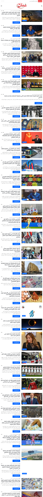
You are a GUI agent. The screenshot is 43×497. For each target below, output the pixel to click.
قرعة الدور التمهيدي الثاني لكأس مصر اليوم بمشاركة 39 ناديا (10, 121)
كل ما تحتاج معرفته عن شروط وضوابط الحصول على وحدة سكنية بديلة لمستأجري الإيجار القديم (10, 264)
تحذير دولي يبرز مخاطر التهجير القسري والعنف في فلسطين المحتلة (11, 108)
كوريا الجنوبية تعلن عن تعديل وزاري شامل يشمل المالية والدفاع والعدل (11, 207)
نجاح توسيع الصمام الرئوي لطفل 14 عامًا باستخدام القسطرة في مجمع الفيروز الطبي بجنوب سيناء (11, 54)
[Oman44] (21, 6)
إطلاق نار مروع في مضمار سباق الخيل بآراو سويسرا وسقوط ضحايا (11, 355)
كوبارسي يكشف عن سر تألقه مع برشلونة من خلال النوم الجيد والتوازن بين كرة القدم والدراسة (11, 220)
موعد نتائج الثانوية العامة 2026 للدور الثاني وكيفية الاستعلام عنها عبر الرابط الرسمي (23, 96)
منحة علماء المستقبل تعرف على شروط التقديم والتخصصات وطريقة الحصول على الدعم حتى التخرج (10, 467)
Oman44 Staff (17, 10)
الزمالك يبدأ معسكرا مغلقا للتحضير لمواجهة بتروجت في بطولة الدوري (11, 368)
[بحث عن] (41, 6)
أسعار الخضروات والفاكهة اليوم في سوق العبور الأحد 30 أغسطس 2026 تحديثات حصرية (11, 178)
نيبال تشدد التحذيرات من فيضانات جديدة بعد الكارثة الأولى (10, 41)
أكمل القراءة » (16, 22)
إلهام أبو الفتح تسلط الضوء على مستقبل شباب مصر (12, 335)
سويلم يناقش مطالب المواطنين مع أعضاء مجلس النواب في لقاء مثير (11, 396)
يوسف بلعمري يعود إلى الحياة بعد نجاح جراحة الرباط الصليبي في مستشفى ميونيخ (10, 381)
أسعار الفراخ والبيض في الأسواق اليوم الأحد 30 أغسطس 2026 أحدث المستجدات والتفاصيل (10, 294)
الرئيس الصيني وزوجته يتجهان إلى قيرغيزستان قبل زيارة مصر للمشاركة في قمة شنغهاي (11, 135)
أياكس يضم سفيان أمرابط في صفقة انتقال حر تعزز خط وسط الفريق (11, 69)
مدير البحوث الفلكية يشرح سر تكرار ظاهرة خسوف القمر (11, 321)
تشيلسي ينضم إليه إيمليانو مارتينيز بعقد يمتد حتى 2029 (11, 28)
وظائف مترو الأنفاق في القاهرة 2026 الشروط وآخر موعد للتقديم (10, 149)
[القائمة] (1, 6)
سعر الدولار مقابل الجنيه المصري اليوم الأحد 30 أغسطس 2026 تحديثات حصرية (10, 481)
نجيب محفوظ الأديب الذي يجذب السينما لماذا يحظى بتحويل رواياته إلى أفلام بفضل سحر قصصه (10, 192)
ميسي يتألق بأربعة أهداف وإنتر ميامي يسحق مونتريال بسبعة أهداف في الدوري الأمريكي (11, 82)
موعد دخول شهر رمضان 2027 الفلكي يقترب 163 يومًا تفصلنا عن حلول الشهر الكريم (10, 13)
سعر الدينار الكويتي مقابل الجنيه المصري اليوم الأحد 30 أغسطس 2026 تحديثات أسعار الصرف (11, 422)
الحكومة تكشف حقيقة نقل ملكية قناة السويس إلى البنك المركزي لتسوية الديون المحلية (11, 452)
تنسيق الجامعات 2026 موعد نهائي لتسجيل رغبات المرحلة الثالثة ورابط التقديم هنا (11, 250)
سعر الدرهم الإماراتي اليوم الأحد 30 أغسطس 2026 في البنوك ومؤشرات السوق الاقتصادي (11, 279)
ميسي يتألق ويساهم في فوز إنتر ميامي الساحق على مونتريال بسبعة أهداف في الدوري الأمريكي (11, 437)
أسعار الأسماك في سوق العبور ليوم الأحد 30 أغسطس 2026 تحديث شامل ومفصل (11, 235)
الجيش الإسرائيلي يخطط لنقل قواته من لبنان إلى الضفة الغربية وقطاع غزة (10, 409)
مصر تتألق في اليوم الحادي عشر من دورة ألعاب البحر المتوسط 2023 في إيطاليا (11, 163)
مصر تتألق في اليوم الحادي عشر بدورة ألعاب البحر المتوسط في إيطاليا (10, 308)
